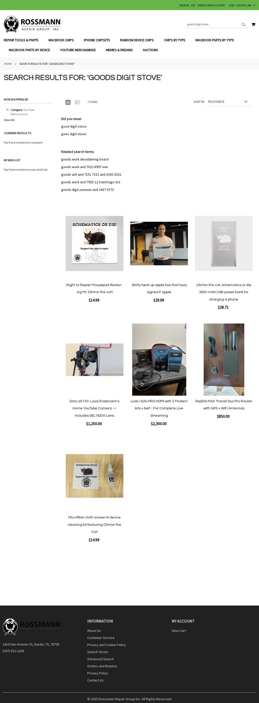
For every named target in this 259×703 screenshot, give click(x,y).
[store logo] (32, 24)
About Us (94, 630)
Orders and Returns (102, 666)
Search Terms (97, 652)
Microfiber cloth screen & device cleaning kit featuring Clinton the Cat (94, 525)
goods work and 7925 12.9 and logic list (90, 182)
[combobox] (216, 24)
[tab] (129, 45)
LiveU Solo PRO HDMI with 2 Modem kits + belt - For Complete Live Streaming (159, 408)
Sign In (184, 5)
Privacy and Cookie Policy (106, 644)
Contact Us (95, 680)
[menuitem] (24, 40)
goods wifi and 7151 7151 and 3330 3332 (91, 174)
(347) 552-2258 (13, 651)
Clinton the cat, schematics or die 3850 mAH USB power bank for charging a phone (223, 292)
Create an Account (211, 5)
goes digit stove (73, 134)
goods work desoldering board (85, 159)
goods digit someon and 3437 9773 (87, 189)
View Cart (179, 630)
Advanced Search (100, 659)
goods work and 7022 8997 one (84, 167)
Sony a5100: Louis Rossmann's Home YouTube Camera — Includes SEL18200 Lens (94, 408)
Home (8, 64)
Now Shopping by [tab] (16, 99)
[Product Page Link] (94, 243)
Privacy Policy (97, 673)
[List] (77, 102)
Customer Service (101, 637)
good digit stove (74, 126)
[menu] (129, 45)
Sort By (199, 102)
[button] (242, 5)
